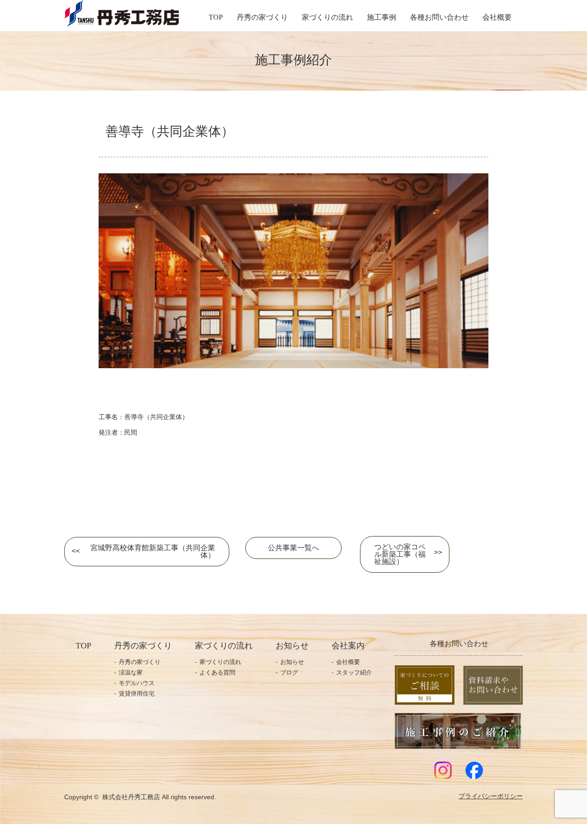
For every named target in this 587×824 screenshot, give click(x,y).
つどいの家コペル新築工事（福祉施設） (400, 554)
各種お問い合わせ (439, 17)
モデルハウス (137, 683)
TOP (216, 17)
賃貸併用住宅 (137, 693)
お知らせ (292, 661)
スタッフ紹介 (354, 672)
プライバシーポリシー (491, 796)
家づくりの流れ (327, 17)
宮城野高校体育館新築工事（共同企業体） (152, 551)
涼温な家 (131, 672)
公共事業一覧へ (293, 548)
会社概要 (497, 17)
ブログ (289, 672)
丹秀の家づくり (262, 17)
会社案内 (348, 645)
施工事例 (381, 17)
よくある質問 (217, 672)
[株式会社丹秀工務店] (121, 22)
